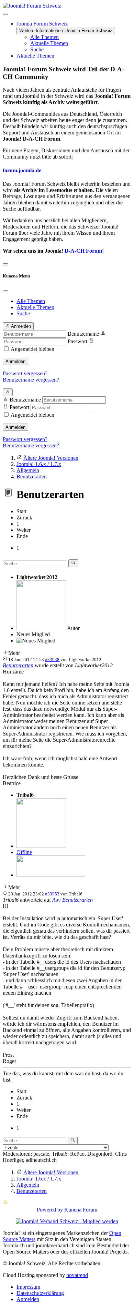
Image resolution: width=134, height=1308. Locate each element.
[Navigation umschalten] (5, 14)
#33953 (52, 893)
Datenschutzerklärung (40, 1293)
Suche (37, 49)
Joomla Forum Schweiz (42, 24)
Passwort (77, 341)
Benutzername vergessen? (31, 380)
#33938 (52, 659)
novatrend (77, 1275)
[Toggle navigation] (5, 264)
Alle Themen (44, 37)
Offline (24, 852)
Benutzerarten (18, 665)
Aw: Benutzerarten (72, 900)
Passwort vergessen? (25, 373)
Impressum (28, 1287)
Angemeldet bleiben (32, 349)
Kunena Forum (80, 1210)
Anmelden (15, 361)
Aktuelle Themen (49, 43)
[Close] (5, 291)
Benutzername (83, 334)
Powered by (50, 1210)
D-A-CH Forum (83, 251)
